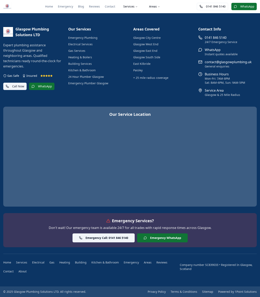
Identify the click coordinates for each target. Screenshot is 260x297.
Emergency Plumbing (83, 38)
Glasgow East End (145, 51)
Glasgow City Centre (147, 38)
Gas (51, 262)
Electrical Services (80, 44)
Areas (153, 6)
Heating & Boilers (80, 57)
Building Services (80, 64)
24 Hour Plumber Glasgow (86, 77)
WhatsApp (247, 6)
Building (81, 262)
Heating (64, 262)
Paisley (138, 70)
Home (49, 6)
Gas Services (76, 51)
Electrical (38, 262)
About (22, 271)
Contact (110, 6)
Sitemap (207, 292)
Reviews (94, 6)
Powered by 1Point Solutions (237, 292)
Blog (81, 6)
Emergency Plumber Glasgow (88, 83)
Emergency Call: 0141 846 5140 (107, 238)
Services (128, 6)
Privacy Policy (157, 292)
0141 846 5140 (215, 6)
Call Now (18, 86)
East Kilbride (142, 64)
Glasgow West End (145, 44)
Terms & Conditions (184, 292)
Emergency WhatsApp (165, 238)
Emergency (65, 6)
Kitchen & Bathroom (82, 70)
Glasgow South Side (146, 57)
